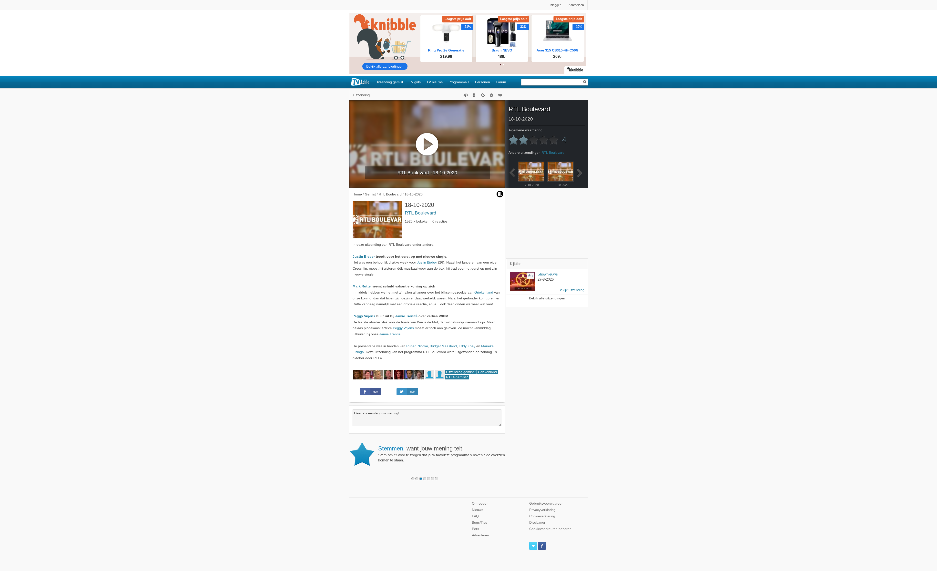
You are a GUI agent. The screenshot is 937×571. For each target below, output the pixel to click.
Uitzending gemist (389, 82)
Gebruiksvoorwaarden (546, 503)
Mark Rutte (362, 286)
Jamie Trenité (406, 316)
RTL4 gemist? (457, 377)
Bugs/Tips (479, 522)
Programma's (458, 82)
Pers (475, 529)
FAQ (475, 516)
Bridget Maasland (443, 346)
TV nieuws (435, 82)
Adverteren (480, 535)
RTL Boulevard (420, 212)
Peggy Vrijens (364, 316)
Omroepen (480, 503)
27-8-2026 (546, 279)
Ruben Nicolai (417, 346)
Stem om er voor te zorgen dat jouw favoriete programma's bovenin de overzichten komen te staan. (444, 453)
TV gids (415, 82)
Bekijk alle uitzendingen (547, 298)
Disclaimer (537, 522)
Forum (501, 82)
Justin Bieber (364, 256)
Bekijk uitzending (571, 290)
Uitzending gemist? (461, 372)
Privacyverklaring (542, 510)
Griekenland (483, 292)
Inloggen (555, 5)
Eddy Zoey (467, 346)
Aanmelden (576, 5)
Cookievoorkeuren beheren (550, 529)
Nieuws (477, 510)
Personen (482, 82)
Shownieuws (548, 274)
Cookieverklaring (542, 516)
